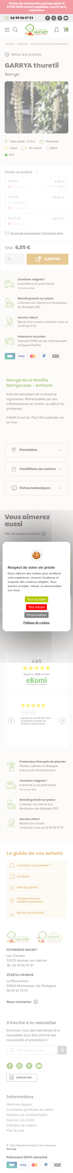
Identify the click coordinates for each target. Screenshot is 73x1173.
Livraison (36, 284)
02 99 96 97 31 (21, 18)
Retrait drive (36, 804)
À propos (36, 766)
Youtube (65, 18)
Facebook (47, 18)
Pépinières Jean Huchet (36, 30)
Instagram (53, 18)
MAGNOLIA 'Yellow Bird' (38, 588)
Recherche (15, 29)
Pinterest (59, 18)
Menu (7, 29)
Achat (36, 341)
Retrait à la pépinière (36, 303)
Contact (36, 823)
